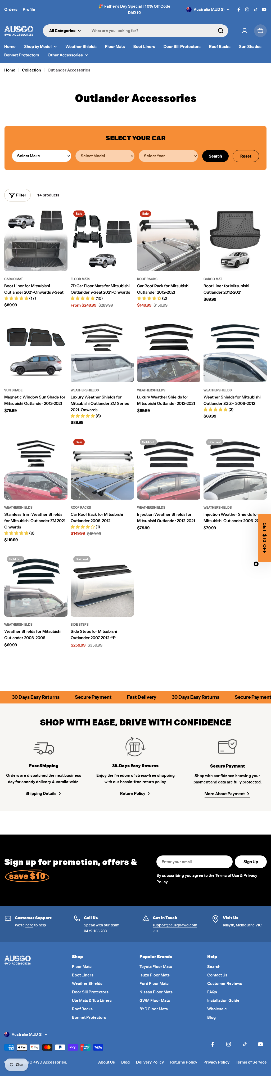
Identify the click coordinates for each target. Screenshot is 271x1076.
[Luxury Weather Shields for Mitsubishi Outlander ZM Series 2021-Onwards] (102, 350)
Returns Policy (183, 1062)
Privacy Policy (216, 1062)
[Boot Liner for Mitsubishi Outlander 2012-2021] (235, 239)
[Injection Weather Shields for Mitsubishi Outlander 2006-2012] (235, 468)
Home (9, 70)
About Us (106, 1062)
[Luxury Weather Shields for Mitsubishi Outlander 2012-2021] (168, 350)
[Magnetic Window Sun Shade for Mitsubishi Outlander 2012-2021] (35, 350)
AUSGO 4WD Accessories (42, 1062)
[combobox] (135, 30)
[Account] (244, 31)
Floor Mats (80, 279)
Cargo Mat (13, 279)
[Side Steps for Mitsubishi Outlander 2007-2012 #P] (102, 585)
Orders (10, 9)
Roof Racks (147, 279)
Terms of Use (227, 875)
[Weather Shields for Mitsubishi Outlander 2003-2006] (35, 585)
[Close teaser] (256, 564)
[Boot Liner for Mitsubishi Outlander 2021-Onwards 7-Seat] (35, 239)
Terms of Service (251, 1062)
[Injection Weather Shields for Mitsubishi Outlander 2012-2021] (168, 468)
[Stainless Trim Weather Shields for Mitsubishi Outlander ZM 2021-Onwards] (35, 468)
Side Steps (80, 624)
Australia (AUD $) (209, 9)
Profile (29, 9)
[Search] (221, 31)
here (29, 925)
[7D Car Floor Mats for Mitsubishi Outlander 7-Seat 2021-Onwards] (102, 239)
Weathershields (85, 390)
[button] (264, 538)
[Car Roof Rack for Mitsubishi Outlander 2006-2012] (102, 468)
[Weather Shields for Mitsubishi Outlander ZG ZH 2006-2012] (235, 350)
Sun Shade (13, 390)
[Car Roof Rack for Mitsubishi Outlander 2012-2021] (168, 239)
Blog (125, 1062)
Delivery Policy (150, 1062)
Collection (31, 70)
